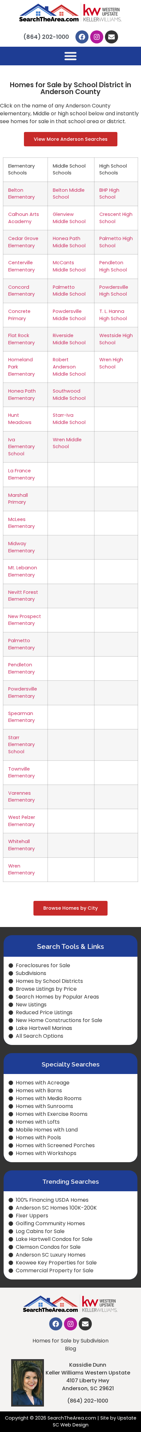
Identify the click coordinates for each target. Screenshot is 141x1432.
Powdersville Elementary (22, 692)
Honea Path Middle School (69, 242)
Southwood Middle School (69, 394)
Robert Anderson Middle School (69, 366)
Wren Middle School (67, 443)
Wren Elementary (21, 869)
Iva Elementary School (21, 446)
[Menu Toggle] (70, 55)
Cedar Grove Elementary (23, 242)
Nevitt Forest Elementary (23, 596)
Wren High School (111, 363)
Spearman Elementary (21, 717)
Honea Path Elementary (22, 394)
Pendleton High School (113, 266)
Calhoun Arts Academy (23, 218)
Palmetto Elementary (21, 644)
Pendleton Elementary (21, 668)
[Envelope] (111, 36)
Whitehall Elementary (21, 845)
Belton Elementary (21, 194)
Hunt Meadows (19, 419)
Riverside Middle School (69, 339)
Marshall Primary (18, 499)
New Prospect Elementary (24, 620)
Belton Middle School (69, 194)
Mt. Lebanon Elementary (22, 571)
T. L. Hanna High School (113, 315)
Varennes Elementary (21, 797)
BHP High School (109, 194)
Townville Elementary (21, 772)
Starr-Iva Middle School (69, 419)
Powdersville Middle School (69, 315)
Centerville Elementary (21, 266)
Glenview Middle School (69, 218)
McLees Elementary (21, 523)
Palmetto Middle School (69, 291)
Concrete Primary (19, 315)
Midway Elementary (21, 547)
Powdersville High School (113, 291)
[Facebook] (82, 36)
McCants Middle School (69, 266)
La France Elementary (21, 474)
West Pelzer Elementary (21, 821)
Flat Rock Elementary (21, 339)
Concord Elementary (21, 291)
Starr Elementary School (21, 744)
